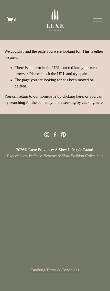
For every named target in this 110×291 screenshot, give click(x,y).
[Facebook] (55, 134)
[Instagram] (46, 134)
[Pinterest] (63, 134)
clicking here (72, 96)
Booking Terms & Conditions (55, 270)
